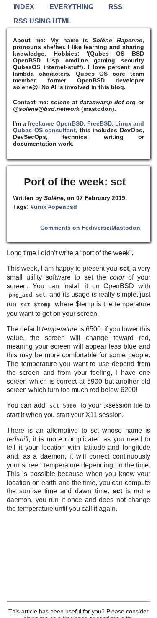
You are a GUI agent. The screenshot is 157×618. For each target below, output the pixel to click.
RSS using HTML (42, 21)
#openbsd (62, 206)
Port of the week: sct (75, 181)
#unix (38, 206)
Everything (71, 6)
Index (23, 6)
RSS (115, 6)
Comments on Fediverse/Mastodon (90, 227)
